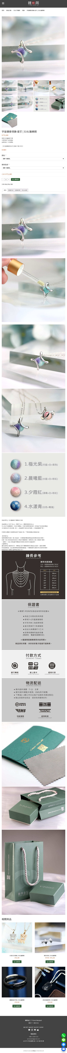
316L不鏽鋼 (16, 10)
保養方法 (10, 190)
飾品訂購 (8, 10)
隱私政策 (36, 1027)
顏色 (4, 155)
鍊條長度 (5, 164)
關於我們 (25, 1027)
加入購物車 (15, 179)
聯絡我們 (31, 1027)
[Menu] (3, 3)
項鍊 (23, 10)
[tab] (5, 190)
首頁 (3, 10)
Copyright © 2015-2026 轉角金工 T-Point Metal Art (33, 1050)
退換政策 (17, 190)
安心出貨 (24, 190)
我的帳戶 (41, 1027)
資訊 (5, 190)
